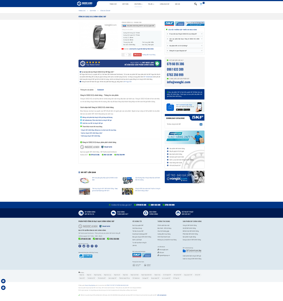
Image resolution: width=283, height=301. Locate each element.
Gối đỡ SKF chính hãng (189, 228)
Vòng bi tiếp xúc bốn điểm (146, 274)
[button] (195, 4)
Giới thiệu (125, 4)
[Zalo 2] (3, 289)
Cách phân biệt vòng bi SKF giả (192, 256)
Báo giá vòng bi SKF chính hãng (141, 237)
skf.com (161, 252)
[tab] (184, 34)
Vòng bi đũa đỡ (117, 274)
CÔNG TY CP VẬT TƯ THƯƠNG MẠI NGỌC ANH (117, 285)
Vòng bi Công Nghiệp (90, 285)
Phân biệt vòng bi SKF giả (124, 278)
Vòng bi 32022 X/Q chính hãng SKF (92, 17)
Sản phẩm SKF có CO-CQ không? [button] (177, 46)
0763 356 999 (120, 155)
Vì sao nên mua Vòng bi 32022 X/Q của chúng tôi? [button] (182, 34)
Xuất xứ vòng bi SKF (112, 278)
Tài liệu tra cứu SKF (137, 231)
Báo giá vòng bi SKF (155, 278)
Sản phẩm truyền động (189, 237)
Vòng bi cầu (81, 274)
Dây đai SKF (82, 278)
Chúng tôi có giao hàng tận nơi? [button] (177, 51)
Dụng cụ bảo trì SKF (188, 274)
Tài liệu (150, 4)
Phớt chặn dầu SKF (102, 278)
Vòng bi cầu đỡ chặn (135, 274)
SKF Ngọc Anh (128, 81)
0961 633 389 (108, 155)
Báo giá (177, 4)
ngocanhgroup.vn (164, 255)
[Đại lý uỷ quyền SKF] (96, 147)
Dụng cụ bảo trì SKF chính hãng (192, 240)
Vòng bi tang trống (97, 274)
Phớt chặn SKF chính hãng (190, 234)
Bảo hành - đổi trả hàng (164, 228)
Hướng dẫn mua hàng (148, 54)
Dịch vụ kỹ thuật (137, 240)
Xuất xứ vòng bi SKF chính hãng (192, 259)
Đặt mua (138, 54)
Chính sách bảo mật (163, 225)
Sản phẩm (137, 4)
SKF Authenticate (147, 77)
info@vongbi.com (178, 82)
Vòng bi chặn (125, 274)
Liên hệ (134, 245)
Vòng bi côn (89, 274)
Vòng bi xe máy (157, 274)
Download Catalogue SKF (139, 234)
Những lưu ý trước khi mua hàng (167, 240)
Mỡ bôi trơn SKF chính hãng (191, 231)
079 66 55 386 (95, 155)
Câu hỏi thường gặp (163, 231)
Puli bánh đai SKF (91, 278)
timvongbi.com (163, 249)
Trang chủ (113, 4)
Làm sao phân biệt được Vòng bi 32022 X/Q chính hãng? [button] (183, 40)
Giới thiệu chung (137, 228)
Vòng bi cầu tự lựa (107, 274)
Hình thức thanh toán (164, 237)
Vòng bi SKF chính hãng (190, 225)
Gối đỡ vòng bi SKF (167, 274)
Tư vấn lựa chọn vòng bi (139, 242)
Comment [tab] (100, 90)
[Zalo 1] (3, 282)
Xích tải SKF (197, 274)
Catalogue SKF (164, 4)
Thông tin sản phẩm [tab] (87, 90)
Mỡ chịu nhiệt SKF (177, 274)
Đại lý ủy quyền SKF (137, 225)
